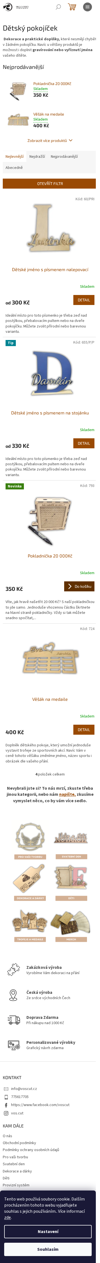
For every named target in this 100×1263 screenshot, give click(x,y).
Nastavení (48, 1232)
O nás (7, 1136)
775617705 (20, 1097)
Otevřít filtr (50, 183)
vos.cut (17, 1113)
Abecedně (14, 168)
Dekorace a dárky (17, 1171)
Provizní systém (16, 1185)
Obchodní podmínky (19, 1143)
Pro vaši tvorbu (15, 1157)
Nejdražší (37, 156)
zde (7, 1217)
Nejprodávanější (64, 156)
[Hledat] (58, 6)
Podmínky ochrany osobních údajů (31, 1150)
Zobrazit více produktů (47, 140)
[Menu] (87, 6)
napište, (67, 794)
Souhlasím (48, 1249)
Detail (84, 299)
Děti (6, 1178)
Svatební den (14, 1164)
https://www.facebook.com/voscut (40, 1105)
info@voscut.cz (24, 1089)
